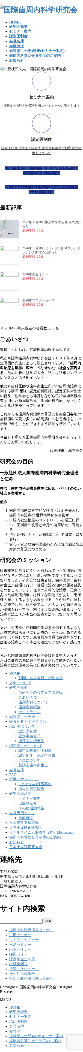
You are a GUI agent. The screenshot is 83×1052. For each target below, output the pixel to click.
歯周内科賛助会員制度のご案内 (35, 837)
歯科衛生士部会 (22, 717)
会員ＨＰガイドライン (27, 721)
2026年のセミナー (35, 274)
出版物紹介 (27, 803)
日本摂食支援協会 (24, 823)
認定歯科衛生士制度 (35, 751)
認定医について (22, 726)
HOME (14, 673)
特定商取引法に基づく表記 (31, 978)
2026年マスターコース (38, 300)
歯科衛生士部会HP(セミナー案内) (36, 1036)
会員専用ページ (22, 813)
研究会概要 (18, 688)
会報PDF (25, 818)
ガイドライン (29, 712)
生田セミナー (20, 935)
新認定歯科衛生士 (33, 765)
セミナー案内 (29, 798)
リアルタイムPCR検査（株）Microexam (41, 832)
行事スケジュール (24, 779)
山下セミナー (20, 949)
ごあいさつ (27, 697)
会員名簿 (16, 770)
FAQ (13, 775)
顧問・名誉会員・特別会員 (40, 678)
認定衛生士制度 (22, 959)
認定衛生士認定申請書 (36, 755)
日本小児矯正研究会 (25, 827)
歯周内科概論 (29, 707)
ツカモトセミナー (24, 940)
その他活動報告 (31, 808)
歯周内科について (33, 702)
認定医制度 (27, 731)
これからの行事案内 (35, 784)
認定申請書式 (29, 736)
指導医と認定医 (31, 741)
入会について (20, 683)
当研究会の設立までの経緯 (40, 692)
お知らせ (16, 842)
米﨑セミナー (20, 944)
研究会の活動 (20, 794)
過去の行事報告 (31, 789)
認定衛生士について (25, 746)
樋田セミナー (20, 954)
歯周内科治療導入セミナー (31, 930)
